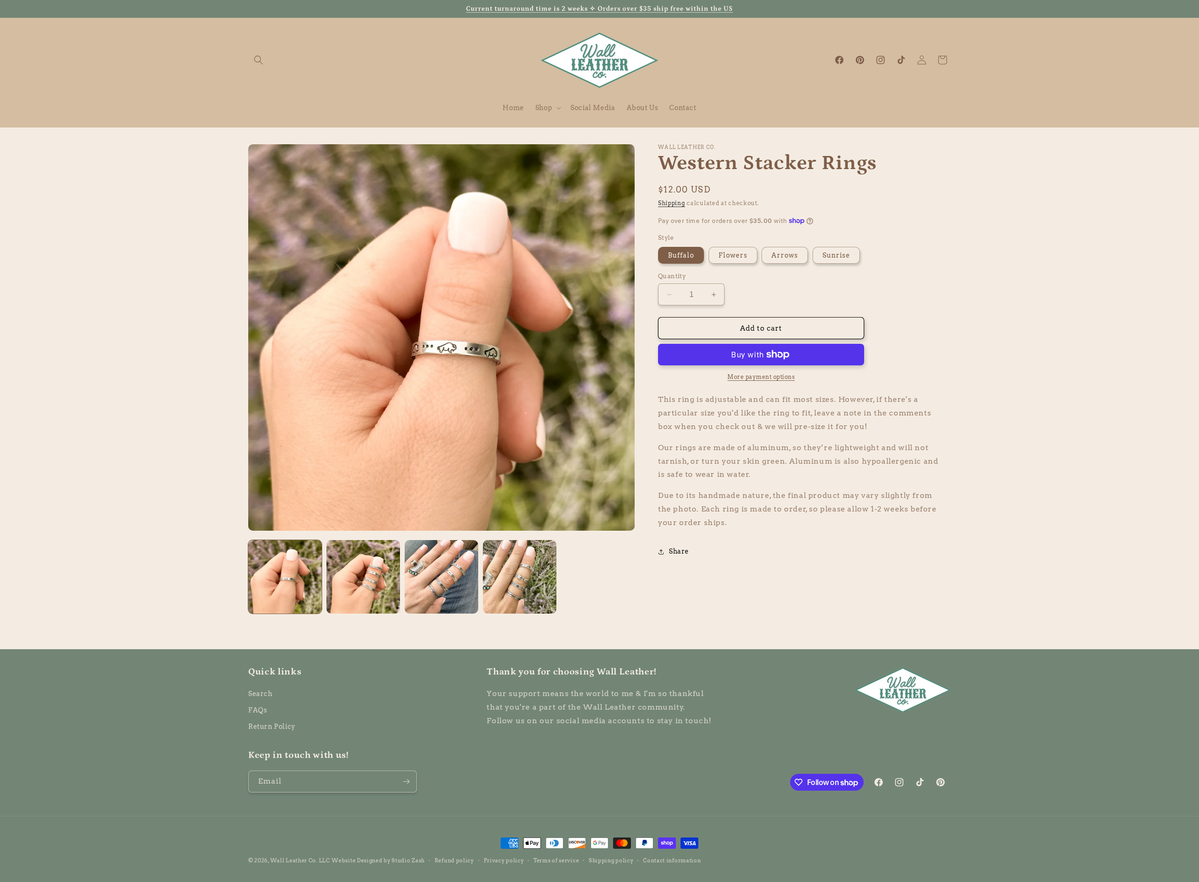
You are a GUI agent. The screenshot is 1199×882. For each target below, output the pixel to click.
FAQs (257, 710)
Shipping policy (611, 860)
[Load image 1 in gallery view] (285, 577)
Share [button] (679, 551)
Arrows (784, 255)
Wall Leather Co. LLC (300, 860)
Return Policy (272, 726)
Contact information (672, 860)
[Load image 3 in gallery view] (441, 577)
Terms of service (556, 860)
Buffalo (681, 255)
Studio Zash (408, 860)
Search (260, 693)
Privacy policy (504, 860)
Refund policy (454, 860)
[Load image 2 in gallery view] (363, 577)
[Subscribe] (406, 782)
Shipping (671, 203)
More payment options (761, 376)
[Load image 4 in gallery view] (519, 577)
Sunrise (836, 255)
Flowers (733, 255)
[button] (258, 60)
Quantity (672, 276)
